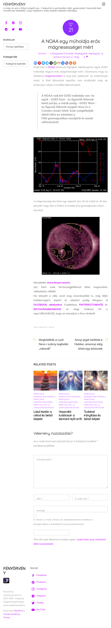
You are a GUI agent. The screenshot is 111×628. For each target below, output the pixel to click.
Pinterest (41, 582)
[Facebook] (35, 63)
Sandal (42, 53)
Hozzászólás (45, 459)
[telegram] (6, 28)
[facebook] (6, 22)
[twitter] (13, 28)
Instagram (41, 588)
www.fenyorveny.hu (58, 282)
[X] (51, 63)
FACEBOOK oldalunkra (47, 304)
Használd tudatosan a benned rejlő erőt (70, 415)
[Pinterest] (39, 63)
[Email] (55, 63)
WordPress (18, 611)
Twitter (40, 602)
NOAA (51, 67)
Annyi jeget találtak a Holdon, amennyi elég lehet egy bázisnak (88, 344)
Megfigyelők (81, 53)
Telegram (41, 595)
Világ (76, 57)
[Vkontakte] (62, 63)
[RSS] (70, 63)
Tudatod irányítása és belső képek (92, 415)
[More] (74, 63)
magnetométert (54, 75)
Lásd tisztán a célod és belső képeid (43, 415)
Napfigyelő (94, 53)
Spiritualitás (40, 405)
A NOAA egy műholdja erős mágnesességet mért (70, 44)
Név (40, 498)
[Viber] (66, 63)
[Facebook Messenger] (43, 63)
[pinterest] (13, 22)
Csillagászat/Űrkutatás (62, 53)
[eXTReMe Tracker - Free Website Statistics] (6, 582)
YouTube (40, 609)
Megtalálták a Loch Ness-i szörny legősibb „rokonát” (53, 344)
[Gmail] (59, 63)
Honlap (41, 510)
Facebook (41, 575)
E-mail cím (82, 498)
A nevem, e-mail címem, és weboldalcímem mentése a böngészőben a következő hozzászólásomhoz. (63, 521)
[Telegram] (47, 63)
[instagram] (20, 22)
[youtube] (20, 28)
